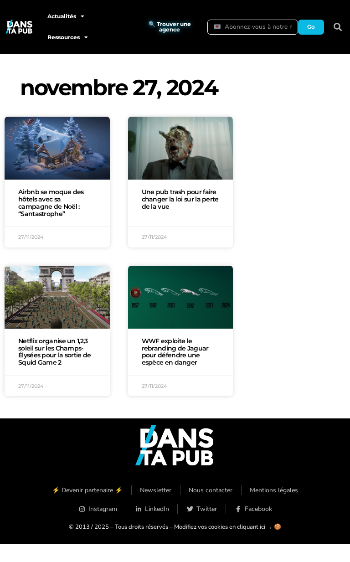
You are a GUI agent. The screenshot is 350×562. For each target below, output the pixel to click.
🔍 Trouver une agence (170, 27)
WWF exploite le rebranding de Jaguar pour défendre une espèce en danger (175, 351)
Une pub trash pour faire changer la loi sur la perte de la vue (180, 199)
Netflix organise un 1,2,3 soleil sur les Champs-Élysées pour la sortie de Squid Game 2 (54, 351)
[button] (337, 27)
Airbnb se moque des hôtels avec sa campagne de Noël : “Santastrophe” (51, 202)
